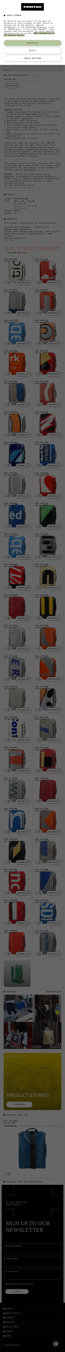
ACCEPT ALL (32, 43)
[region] (32, 32)
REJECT (32, 50)
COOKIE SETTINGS (32, 58)
